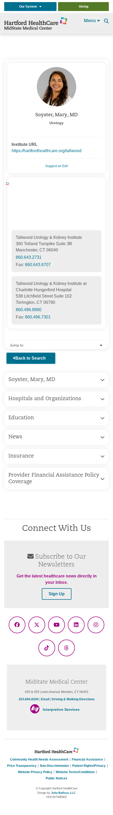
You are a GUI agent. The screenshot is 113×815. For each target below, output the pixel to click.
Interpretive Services (61, 709)
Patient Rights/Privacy (89, 766)
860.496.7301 (38, 317)
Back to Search (30, 358)
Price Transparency (22, 766)
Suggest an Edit (56, 166)
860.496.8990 (29, 309)
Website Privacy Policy (35, 772)
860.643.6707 (38, 264)
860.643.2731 (29, 257)
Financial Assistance (87, 759)
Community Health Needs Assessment (39, 759)
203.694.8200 (29, 699)
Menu (90, 21)
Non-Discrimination (54, 766)
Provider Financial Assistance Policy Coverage (53, 478)
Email (45, 699)
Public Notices (56, 778)
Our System (29, 6)
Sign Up (57, 594)
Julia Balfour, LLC (63, 792)
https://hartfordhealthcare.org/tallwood (46, 150)
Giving (83, 6)
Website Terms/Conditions (75, 772)
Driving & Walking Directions (73, 699)
